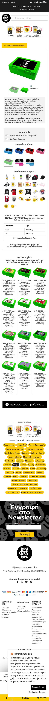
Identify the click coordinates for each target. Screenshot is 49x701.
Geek (32, 469)
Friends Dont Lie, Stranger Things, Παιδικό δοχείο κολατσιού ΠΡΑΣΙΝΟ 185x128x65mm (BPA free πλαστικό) (8, 287)
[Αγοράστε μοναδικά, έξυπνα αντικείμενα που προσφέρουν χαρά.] (6, 18)
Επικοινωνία (23, 603)
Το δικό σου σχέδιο (26, 9)
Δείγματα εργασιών (9, 612)
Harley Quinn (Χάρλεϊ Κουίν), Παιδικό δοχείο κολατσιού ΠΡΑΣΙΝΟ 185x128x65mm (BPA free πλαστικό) (9, 350)
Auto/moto (40, 465)
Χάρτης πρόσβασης (24, 611)
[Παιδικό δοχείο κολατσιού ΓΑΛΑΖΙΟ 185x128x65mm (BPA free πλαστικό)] (8, 151)
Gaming (20, 461)
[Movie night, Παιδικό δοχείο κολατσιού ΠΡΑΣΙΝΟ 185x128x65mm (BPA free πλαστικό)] (40, 366)
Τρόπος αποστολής (39, 633)
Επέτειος (7, 465)
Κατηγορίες (16, 6)
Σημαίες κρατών (18, 480)
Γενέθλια (6, 469)
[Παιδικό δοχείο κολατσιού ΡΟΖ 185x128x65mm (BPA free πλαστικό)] (40, 151)
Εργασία (24, 469)
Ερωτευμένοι (9, 445)
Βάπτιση (25, 453)
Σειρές (23, 465)
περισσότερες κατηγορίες (32, 492)
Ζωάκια (16, 469)
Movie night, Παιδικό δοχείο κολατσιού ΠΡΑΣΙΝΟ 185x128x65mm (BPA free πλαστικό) (40, 380)
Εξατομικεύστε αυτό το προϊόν (23, 135)
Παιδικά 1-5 (10, 461)
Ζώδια (18, 473)
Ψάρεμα (7, 477)
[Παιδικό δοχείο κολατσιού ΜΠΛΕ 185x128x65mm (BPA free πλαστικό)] (19, 151)
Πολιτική (40, 473)
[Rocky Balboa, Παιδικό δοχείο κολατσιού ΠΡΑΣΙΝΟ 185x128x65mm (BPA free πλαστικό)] (24, 335)
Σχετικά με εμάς (7, 603)
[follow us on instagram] (22, 581)
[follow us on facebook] (17, 581)
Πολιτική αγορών (36, 603)
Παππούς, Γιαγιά (14, 457)
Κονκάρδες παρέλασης (18, 488)
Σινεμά (16, 465)
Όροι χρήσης (37, 608)
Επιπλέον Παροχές (17, 139)
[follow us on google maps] (31, 581)
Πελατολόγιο (6, 610)
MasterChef (22, 445)
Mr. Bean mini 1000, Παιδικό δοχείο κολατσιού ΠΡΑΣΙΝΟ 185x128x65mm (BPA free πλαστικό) (24, 381)
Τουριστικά (32, 480)
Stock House (36, 6)
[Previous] (10, 32)
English (12, 2)
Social (15, 477)
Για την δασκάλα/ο (37, 445)
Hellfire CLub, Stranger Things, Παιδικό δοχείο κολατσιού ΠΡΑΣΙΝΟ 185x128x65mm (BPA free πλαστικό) (24, 318)
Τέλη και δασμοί (38, 619)
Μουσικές (29, 461)
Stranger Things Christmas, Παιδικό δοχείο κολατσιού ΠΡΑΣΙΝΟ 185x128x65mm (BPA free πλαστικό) (24, 287)
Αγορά (42, 697)
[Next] (39, 32)
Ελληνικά (5, 2)
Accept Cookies (38, 687)
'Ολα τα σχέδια (12, 492)
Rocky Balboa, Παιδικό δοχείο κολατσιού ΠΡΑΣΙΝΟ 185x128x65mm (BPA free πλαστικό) (24, 350)
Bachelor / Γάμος (12, 453)
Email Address (13, 523)
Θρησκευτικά (28, 473)
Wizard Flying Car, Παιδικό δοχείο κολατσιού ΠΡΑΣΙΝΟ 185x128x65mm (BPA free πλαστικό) (40, 350)
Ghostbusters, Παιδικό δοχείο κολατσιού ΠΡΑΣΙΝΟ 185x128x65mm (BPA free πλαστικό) (40, 317)
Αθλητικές (39, 461)
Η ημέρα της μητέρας (15, 449)
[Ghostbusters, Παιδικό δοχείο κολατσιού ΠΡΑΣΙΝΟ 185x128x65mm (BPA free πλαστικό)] (40, 303)
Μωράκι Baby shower (32, 457)
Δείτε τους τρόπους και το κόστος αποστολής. (24, 215)
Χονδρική (5, 608)
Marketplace (26, 6)
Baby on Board (37, 453)
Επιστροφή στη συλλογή (15, 46)
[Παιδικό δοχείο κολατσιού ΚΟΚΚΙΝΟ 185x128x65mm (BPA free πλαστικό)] (30, 151)
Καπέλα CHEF (35, 488)
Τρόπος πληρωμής (39, 622)
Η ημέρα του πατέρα (35, 449)
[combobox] (29, 17)
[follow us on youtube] (26, 581)
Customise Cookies (37, 692)
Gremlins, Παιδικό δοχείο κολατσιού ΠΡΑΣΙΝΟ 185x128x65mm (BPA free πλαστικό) (40, 287)
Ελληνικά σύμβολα (37, 477)
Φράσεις (23, 477)
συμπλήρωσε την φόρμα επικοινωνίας (25, 247)
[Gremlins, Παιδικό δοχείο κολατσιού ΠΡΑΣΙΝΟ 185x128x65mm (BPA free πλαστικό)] (40, 272)
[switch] (7, 135)
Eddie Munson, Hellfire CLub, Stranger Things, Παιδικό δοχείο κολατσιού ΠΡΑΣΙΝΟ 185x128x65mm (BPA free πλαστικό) (8, 319)
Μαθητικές (41, 469)
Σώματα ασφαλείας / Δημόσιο (24, 484)
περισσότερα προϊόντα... (26, 404)
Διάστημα (9, 473)
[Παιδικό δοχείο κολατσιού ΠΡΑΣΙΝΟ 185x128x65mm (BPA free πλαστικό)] (8, 162)
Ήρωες (31, 465)
